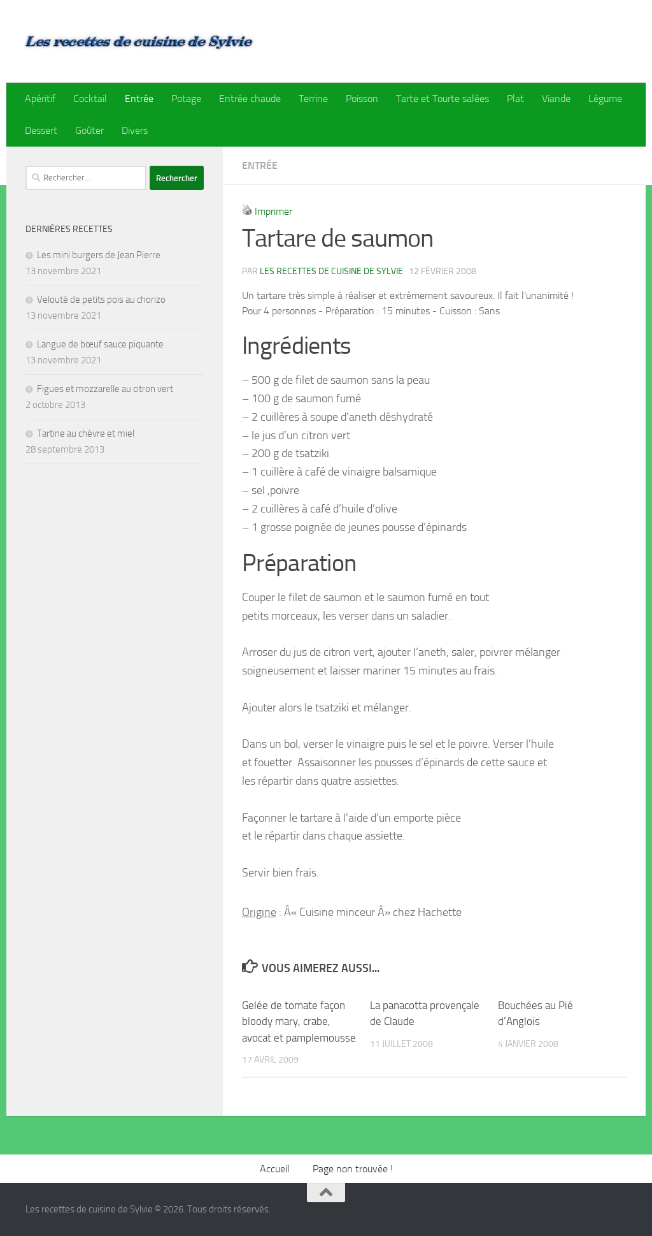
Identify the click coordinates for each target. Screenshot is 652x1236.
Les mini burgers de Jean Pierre (98, 255)
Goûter (89, 130)
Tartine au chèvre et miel (85, 433)
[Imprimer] (247, 211)
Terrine (313, 98)
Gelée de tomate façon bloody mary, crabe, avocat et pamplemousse (299, 1021)
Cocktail (90, 98)
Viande (556, 98)
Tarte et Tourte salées (442, 98)
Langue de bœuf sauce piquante (100, 344)
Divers (135, 130)
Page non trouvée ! (353, 1169)
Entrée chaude (250, 98)
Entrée (139, 98)
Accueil (275, 1169)
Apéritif (40, 98)
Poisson (362, 98)
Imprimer (273, 211)
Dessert (41, 130)
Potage (186, 98)
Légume (605, 98)
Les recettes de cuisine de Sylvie (331, 271)
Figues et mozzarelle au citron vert (105, 389)
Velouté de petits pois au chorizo (101, 299)
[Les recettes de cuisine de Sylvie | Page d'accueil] (140, 41)
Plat (515, 98)
